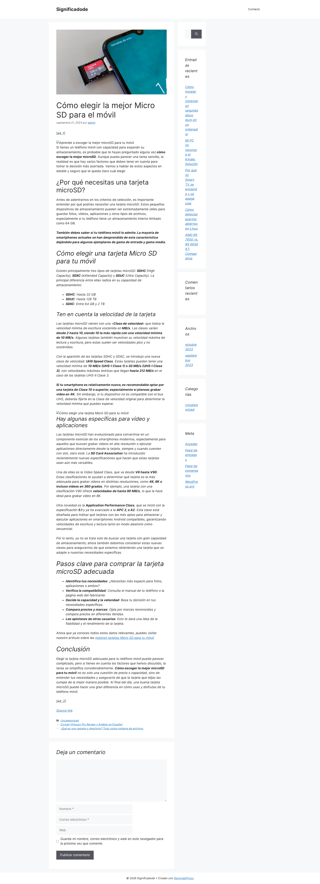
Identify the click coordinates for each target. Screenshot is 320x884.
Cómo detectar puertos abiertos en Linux (191, 219)
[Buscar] (196, 34)
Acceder (191, 444)
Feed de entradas (191, 455)
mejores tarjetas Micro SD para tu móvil (124, 638)
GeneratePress (184, 878)
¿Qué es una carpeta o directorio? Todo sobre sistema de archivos (102, 728)
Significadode (72, 9)
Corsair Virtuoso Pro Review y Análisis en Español (91, 724)
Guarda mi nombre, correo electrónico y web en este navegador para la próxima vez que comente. (111, 841)
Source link (64, 710)
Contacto (254, 9)
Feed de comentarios (191, 470)
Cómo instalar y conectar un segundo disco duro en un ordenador (191, 110)
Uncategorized (70, 720)
